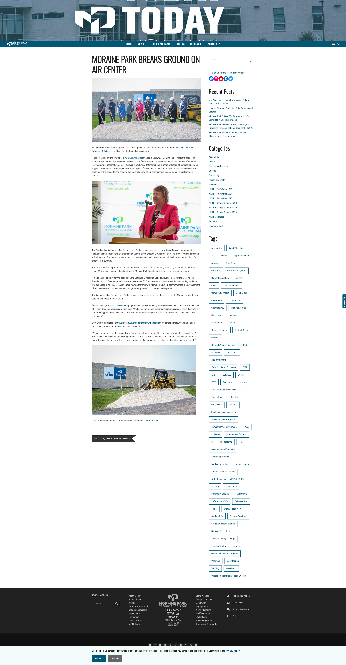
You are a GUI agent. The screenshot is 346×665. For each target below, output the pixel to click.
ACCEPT (99, 658)
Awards (215, 263)
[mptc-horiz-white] (17, 44)
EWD (213, 382)
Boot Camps (231, 263)
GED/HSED (216, 404)
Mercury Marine (117, 305)
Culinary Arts (217, 315)
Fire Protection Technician (223, 389)
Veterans (215, 561)
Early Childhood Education (223, 367)
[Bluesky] (196, 645)
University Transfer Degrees (224, 553)
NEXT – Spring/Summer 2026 (223, 212)
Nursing (215, 486)
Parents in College (220, 494)
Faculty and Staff (217, 180)
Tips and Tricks (218, 546)
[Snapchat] (175, 645)
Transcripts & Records (206, 624)
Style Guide (201, 617)
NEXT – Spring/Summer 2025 (223, 207)
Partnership (241, 494)
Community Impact (220, 293)
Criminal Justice (238, 308)
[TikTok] (170, 645)
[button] (146, 44)
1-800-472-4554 (173, 610)
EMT (245, 367)
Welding (215, 568)
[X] (191, 645)
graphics (233, 404)
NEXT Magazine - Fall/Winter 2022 (227, 479)
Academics (214, 157)
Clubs (214, 285)
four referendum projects (132, 158)
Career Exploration (220, 278)
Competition (241, 293)
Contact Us (238, 602)
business (215, 270)
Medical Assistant (220, 464)
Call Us (236, 616)
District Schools (242, 330)
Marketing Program (220, 456)
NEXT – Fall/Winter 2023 (220, 189)
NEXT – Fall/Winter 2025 (220, 198)
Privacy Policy (233, 651)
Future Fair (234, 397)
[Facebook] (150, 645)
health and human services (223, 412)
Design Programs (219, 330)
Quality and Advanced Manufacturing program (139, 323)
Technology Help (204, 620)
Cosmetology (217, 308)
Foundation (214, 184)
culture (233, 315)
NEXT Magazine (216, 217)
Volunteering (233, 561)
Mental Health (242, 464)
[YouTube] (160, 645)
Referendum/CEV (219, 501)
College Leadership (138, 610)
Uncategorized (216, 226)
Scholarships (241, 501)
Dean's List (216, 322)
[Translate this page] (333, 44)
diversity (215, 337)
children (239, 278)
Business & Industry (218, 166)
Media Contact (135, 620)
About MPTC (135, 596)
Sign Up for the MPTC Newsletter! (228, 72)
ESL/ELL (227, 375)
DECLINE (115, 658)
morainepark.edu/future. (148, 420)
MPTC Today (135, 624)
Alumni (212, 161)
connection (216, 300)
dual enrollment (218, 360)
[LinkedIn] (165, 645)
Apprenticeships (241, 255)
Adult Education (236, 248)
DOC (245, 345)
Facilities (227, 382)
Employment (134, 613)
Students (213, 221)
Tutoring (236, 546)
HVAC (246, 427)
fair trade (243, 382)
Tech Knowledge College (223, 538)
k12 (241, 442)
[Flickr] (180, 645)
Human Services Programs (224, 427)
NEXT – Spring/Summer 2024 (223, 203)
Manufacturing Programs (223, 449)
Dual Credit (232, 352)
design (232, 322)
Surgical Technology (220, 531)
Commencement (231, 285)
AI (212, 255)
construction (234, 300)
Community (214, 175)
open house (231, 486)
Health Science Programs (223, 419)
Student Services (238, 516)
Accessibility (135, 599)
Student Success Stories (223, 523)
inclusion (215, 434)
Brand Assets (202, 596)
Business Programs (236, 270)
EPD (213, 375)
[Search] (116, 603)
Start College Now (232, 509)
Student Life (217, 516)
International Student (236, 434)
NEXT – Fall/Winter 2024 (220, 194)
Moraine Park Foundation (223, 471)
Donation (215, 352)
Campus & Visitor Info (139, 606)
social (214, 509)
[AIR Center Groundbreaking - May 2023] (144, 414)
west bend (231, 568)
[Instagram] (155, 645)
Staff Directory (203, 613)
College (212, 170)
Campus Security (204, 599)
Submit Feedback (241, 609)
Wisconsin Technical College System (228, 576)
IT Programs (226, 442)
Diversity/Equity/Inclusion (223, 345)
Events (241, 375)
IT (212, 442)
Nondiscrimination (241, 596)
